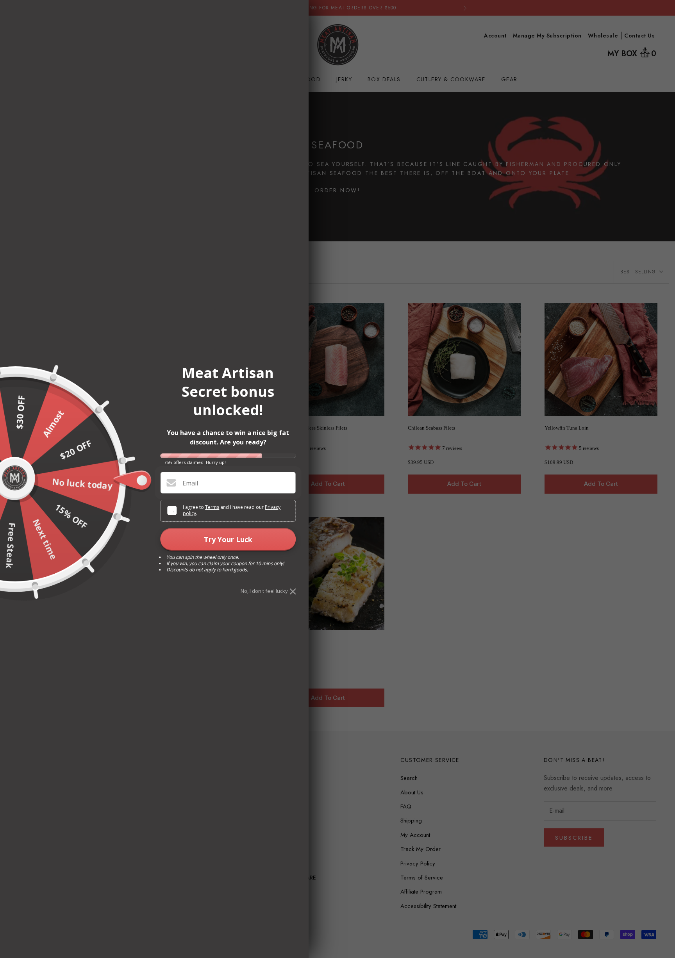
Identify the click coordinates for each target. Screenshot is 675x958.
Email (190, 483)
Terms (212, 507)
